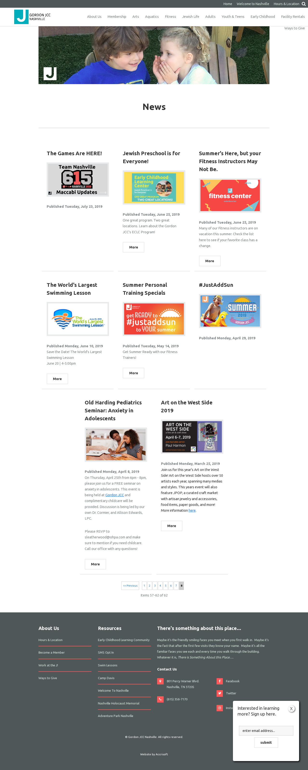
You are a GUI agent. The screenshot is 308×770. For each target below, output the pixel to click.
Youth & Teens (233, 16)
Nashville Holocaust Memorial (118, 703)
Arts (135, 16)
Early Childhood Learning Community (124, 640)
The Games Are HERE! (74, 153)
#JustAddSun (216, 285)
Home (228, 4)
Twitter (231, 693)
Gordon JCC (114, 495)
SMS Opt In (106, 652)
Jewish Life (190, 16)
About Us (94, 16)
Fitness (170, 16)
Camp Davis (106, 678)
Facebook (233, 681)
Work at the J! (48, 665)
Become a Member (51, 652)
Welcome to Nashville (253, 4)
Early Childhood (262, 16)
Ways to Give (294, 28)
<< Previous (130, 585)
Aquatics (152, 16)
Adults (210, 16)
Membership (117, 16)
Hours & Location (286, 4)
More (133, 247)
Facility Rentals (293, 16)
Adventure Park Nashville (115, 715)
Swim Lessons (107, 665)
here (192, 510)
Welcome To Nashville (113, 690)
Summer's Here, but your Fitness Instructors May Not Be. (230, 161)
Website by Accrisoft (154, 754)
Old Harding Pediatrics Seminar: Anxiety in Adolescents (113, 410)
